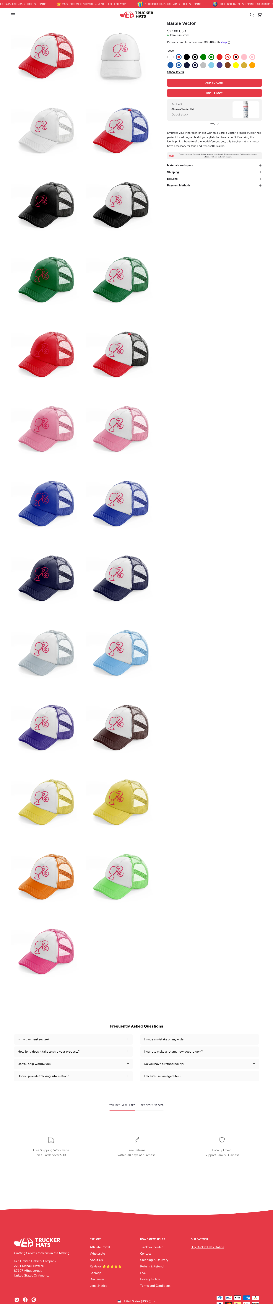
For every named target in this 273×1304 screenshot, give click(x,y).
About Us (96, 1260)
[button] (252, 15)
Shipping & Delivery (154, 1260)
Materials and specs (180, 165)
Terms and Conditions (155, 1285)
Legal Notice (98, 1285)
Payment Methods (179, 185)
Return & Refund (152, 1266)
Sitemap (95, 1273)
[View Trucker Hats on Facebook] (25, 1300)
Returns (172, 178)
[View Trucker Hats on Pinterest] (34, 1300)
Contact (145, 1253)
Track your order (151, 1247)
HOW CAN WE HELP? (152, 1239)
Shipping (173, 172)
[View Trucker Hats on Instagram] (17, 1300)
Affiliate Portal (100, 1247)
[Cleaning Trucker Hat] (246, 109)
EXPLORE (95, 1239)
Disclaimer (97, 1279)
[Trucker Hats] (136, 14)
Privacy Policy (150, 1279)
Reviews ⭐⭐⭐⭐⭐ (106, 1266)
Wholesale (97, 1253)
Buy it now (214, 93)
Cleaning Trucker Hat (182, 109)
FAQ (143, 1273)
